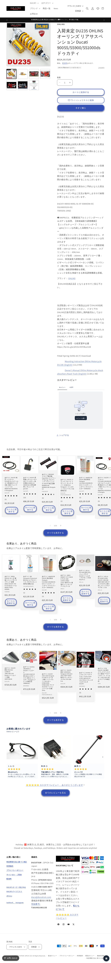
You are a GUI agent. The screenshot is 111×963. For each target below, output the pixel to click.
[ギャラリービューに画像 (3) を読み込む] (34, 74)
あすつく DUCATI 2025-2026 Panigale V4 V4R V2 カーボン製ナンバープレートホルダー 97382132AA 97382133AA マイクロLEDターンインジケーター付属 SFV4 (48, 682)
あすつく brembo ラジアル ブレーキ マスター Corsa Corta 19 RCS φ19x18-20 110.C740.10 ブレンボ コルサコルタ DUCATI (86, 678)
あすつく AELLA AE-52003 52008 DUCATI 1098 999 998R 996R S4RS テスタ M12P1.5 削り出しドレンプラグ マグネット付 (104, 582)
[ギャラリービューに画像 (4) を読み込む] (45, 74)
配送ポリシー (90, 956)
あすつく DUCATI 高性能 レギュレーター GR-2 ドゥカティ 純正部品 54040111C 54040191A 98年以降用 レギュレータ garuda (30, 483)
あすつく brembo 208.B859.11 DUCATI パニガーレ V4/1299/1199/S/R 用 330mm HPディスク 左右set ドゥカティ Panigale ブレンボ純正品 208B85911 (29, 675)
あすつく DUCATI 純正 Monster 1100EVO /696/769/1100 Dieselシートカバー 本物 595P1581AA (10, 673)
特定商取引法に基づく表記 (95, 958)
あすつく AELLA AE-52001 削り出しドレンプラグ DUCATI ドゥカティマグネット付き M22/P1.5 (85, 575)
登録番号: (35, 904)
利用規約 (80, 956)
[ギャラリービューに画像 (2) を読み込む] (23, 74)
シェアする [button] (64, 435)
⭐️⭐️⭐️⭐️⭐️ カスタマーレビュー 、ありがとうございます (54, 785)
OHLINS (71, 278)
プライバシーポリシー (67, 956)
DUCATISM (20, 956)
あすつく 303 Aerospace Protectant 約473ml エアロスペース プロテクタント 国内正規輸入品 (30, 580)
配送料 (64, 63)
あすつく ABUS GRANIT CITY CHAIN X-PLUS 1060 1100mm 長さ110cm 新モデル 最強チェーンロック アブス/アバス (67, 581)
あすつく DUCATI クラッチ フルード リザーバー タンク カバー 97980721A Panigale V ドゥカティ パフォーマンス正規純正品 (67, 485)
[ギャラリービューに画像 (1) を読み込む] (11, 74)
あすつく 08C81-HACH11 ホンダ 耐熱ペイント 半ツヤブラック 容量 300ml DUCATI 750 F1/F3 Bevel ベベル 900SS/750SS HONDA (11, 583)
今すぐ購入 (81, 108)
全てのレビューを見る (55, 792)
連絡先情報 (100, 956)
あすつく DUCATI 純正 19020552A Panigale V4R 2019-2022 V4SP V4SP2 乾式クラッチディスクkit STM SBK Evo (67, 675)
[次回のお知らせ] (104, 19)
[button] (34, 3)
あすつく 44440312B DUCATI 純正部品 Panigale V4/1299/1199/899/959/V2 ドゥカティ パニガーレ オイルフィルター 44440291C (86, 483)
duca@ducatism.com (41, 897)
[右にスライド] (60, 525)
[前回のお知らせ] (7, 19)
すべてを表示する (55, 533)
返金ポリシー (52, 956)
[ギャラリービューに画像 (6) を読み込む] (23, 85)
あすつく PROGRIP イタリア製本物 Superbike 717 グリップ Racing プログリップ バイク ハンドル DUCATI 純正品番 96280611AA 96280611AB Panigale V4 (49, 482)
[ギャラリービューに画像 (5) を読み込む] (11, 85)
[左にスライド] (50, 525)
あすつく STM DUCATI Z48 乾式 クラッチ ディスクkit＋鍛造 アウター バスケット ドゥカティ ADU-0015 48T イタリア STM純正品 (104, 675)
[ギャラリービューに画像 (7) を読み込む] (34, 85)
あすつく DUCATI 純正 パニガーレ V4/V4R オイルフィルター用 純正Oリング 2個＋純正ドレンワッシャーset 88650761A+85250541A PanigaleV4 (11, 484)
